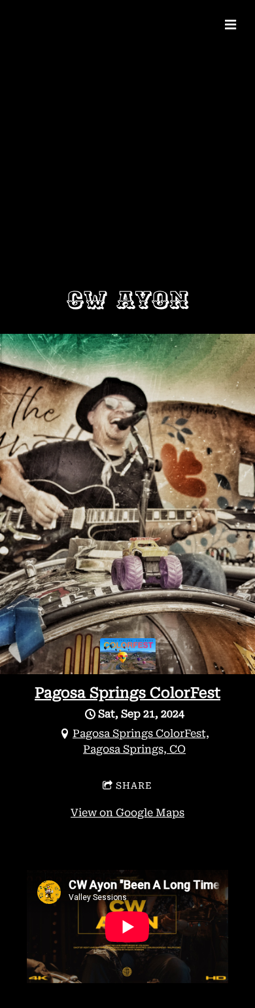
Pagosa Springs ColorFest (127, 693)
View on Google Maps (127, 812)
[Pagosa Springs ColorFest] (128, 666)
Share (134, 785)
